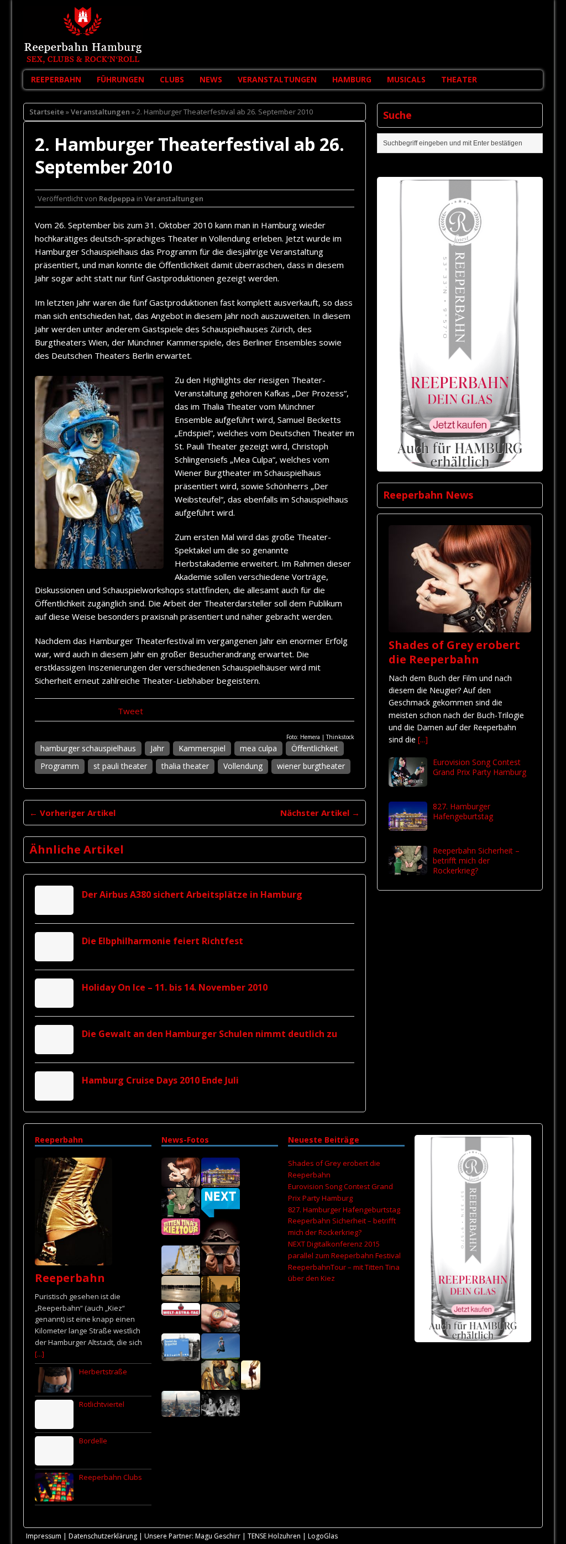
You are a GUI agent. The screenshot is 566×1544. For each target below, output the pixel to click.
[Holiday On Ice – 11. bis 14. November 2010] (54, 1001)
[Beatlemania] (220, 1411)
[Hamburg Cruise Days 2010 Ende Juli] (54, 1094)
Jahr (157, 748)
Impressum (43, 1536)
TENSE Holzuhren (274, 1536)
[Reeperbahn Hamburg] (283, 35)
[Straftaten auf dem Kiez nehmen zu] (220, 1269)
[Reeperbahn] (73, 1259)
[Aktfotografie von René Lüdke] (220, 1239)
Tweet (130, 710)
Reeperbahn (56, 79)
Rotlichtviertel (101, 1404)
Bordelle (93, 1441)
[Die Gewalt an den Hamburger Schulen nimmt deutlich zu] (54, 1048)
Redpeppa (117, 198)
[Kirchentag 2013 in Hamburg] (180, 1355)
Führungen (120, 79)
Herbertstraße (103, 1371)
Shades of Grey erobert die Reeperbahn (454, 652)
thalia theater (185, 766)
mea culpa (258, 748)
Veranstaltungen (277, 79)
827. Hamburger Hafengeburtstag (463, 811)
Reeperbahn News (428, 494)
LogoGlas (323, 1536)
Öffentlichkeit (314, 748)
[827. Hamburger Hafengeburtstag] (408, 824)
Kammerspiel (202, 748)
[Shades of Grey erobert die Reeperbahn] (460, 625)
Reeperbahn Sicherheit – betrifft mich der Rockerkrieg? (476, 860)
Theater (459, 79)
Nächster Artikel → (320, 812)
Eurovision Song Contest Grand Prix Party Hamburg (479, 767)
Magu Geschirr (217, 1536)
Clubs (172, 79)
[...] (423, 739)
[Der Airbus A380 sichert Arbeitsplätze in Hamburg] (54, 908)
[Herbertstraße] (54, 1386)
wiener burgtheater (311, 766)
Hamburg (351, 79)
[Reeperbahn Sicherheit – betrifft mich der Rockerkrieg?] (408, 868)
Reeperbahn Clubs (110, 1477)
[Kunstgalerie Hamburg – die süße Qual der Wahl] (220, 1384)
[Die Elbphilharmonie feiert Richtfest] (54, 955)
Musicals (406, 79)
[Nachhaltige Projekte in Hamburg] (220, 1354)
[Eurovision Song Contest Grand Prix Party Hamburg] (408, 779)
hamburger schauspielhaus (88, 748)
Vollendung (243, 766)
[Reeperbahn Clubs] (54, 1495)
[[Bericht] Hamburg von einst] (220, 1296)
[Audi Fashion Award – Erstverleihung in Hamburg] (250, 1384)
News (211, 79)
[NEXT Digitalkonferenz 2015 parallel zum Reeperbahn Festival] (220, 1212)
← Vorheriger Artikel (72, 812)
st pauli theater (120, 766)
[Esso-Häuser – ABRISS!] (180, 1269)
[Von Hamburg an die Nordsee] (180, 1296)
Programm (59, 766)
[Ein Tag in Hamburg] (180, 1411)
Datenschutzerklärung (103, 1536)
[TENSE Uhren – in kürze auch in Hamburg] (220, 1327)
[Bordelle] (54, 1459)
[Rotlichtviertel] (54, 1423)
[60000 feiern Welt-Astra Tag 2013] (180, 1310)
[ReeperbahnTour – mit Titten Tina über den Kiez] (180, 1229)
